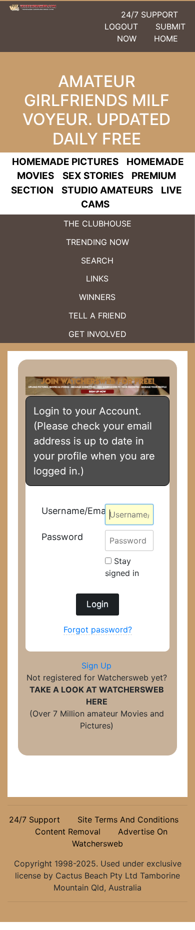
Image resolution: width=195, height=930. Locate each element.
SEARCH (97, 261)
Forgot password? (98, 629)
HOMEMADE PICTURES (65, 162)
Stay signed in (122, 567)
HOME (166, 39)
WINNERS (97, 297)
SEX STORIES (93, 176)
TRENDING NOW (97, 242)
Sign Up (97, 665)
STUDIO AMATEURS (107, 190)
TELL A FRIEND (97, 315)
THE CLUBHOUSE (98, 223)
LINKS (97, 279)
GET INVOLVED (97, 334)
